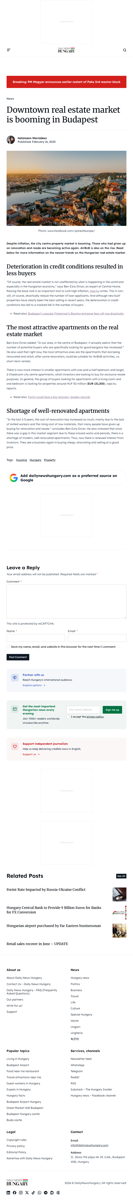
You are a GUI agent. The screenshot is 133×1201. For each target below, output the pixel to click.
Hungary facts (16, 1095)
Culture (75, 1008)
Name (12, 631)
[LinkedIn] (8, 1192)
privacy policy (95, 716)
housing (21, 460)
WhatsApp (77, 1065)
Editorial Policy (16, 1152)
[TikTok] (33, 1192)
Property (49, 460)
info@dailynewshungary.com (89, 1145)
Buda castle (14, 1120)
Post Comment (18, 657)
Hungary (35, 460)
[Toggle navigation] (9, 50)
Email (72, 631)
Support (12, 1011)
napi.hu (94, 291)
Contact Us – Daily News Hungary (29, 984)
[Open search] (124, 50)
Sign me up (112, 709)
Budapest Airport (18, 1065)
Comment (14, 581)
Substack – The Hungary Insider (91, 1089)
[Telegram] (45, 1192)
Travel (75, 996)
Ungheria (77, 1033)
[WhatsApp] (39, 1192)
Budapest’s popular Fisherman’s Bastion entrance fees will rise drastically (76, 313)
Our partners (15, 999)
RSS (73, 1083)
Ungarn (75, 1027)
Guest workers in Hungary (23, 1083)
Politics (75, 984)
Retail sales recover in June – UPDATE (37, 944)
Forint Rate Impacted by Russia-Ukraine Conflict (46, 889)
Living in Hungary (18, 1059)
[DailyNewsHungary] (66, 50)
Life (73, 1002)
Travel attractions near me (24, 1077)
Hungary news (80, 977)
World (74, 1020)
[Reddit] (52, 1192)
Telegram (77, 1071)
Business (76, 990)
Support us (29, 754)
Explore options (32, 685)
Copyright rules (16, 1140)
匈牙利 (75, 1039)
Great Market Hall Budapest (25, 1108)
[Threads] (58, 1192)
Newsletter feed (81, 1059)
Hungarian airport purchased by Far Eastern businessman (54, 926)
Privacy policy (16, 1146)
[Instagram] (21, 1192)
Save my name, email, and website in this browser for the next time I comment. (63, 646)
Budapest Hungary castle (23, 1114)
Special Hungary (81, 1014)
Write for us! (14, 1005)
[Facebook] (14, 1192)
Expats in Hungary (19, 1089)
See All (121, 876)
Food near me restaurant (23, 1071)
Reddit (75, 1077)
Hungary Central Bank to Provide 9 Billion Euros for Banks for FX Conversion (54, 910)
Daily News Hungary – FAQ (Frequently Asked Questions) (32, 991)
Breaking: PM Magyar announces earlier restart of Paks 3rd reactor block (66, 82)
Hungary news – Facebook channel (93, 1095)
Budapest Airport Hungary (24, 1101)
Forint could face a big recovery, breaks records (59, 397)
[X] (27, 1192)
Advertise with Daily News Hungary (29, 1158)
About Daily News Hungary (24, 977)
